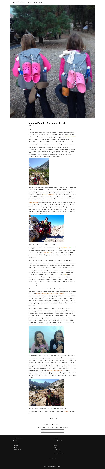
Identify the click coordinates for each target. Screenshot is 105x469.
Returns (55, 445)
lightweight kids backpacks (55, 370)
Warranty (56, 447)
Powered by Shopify (57, 466)
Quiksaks (64, 274)
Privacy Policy (57, 449)
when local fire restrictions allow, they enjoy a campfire (50, 293)
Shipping (55, 443)
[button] (29, 2)
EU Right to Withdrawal (59, 453)
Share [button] (31, 129)
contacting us (66, 411)
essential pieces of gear (65, 247)
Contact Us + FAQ (58, 440)
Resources (15, 445)
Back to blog (53, 418)
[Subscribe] (62, 431)
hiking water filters (47, 252)
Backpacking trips (33, 202)
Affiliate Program (17, 449)
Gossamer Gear (50, 466)
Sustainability (16, 443)
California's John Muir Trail (48, 194)
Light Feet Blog (16, 447)
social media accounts (69, 136)
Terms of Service (57, 451)
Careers (15, 440)
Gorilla (50, 276)
